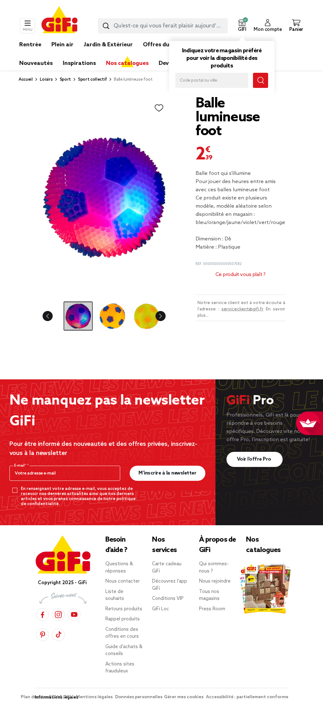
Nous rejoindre (215, 581)
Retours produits (123, 609)
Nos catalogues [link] (127, 63)
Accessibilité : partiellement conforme (247, 697)
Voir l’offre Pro (255, 459)
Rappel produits (122, 619)
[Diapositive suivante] (155, 316)
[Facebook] (42, 613)
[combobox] (163, 25)
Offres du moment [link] (168, 44)
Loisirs (46, 79)
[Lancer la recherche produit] (106, 26)
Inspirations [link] (79, 63)
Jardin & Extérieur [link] (108, 44)
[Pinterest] (42, 633)
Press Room (212, 609)
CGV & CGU (61, 697)
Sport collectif (92, 79)
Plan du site (34, 697)
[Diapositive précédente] (53, 316)
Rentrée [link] (30, 44)
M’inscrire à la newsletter (167, 473)
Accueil (26, 79)
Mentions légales (95, 697)
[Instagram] (58, 613)
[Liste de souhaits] (159, 108)
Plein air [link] (62, 44)
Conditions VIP (168, 598)
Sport (65, 79)
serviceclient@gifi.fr (242, 309)
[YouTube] (74, 613)
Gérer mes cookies (184, 697)
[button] (242, 26)
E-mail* (20, 465)
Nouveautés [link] (36, 63)
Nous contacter (122, 581)
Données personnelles (138, 697)
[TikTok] (58, 633)
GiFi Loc (160, 609)
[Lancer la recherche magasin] (260, 80)
